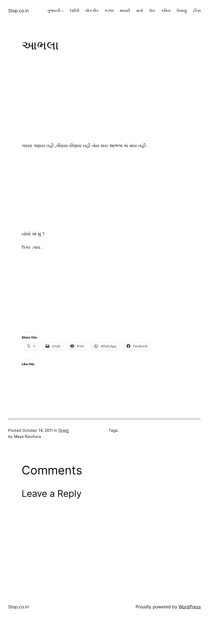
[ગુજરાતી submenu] (62, 11)
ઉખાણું (63, 430)
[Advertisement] (104, 98)
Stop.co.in (18, 10)
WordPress (190, 606)
